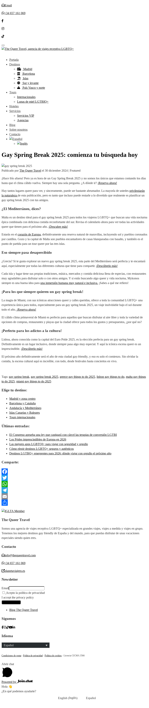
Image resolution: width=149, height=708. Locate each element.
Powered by (9, 682)
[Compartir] (74, 503)
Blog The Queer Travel (23, 610)
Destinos (14, 64)
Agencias (23, 120)
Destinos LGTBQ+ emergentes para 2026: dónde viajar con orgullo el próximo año (60, 453)
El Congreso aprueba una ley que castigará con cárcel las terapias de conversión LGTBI (63, 434)
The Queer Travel (30, 170)
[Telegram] (74, 490)
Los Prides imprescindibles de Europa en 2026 (37, 439)
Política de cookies (53, 655)
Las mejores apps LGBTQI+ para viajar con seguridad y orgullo (48, 444)
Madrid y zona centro (22, 398)
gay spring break (19, 376)
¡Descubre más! (58, 226)
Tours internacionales (22, 417)
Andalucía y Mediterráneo (25, 408)
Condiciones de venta (11, 655)
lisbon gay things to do (110, 376)
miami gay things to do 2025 (33, 381)
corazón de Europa (29, 234)
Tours (12, 92)
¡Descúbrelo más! (107, 266)
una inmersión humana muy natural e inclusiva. (69, 283)
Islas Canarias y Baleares (24, 412)
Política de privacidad (33, 655)
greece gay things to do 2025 (77, 376)
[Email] (74, 496)
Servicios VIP (25, 115)
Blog (12, 125)
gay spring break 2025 (44, 376)
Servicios (15, 111)
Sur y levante (30, 83)
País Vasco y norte (33, 87)
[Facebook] (74, 471)
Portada (14, 59)
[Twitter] (74, 478)
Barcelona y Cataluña (22, 403)
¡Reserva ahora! (107, 183)
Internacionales (26, 97)
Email (5, 588)
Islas (25, 78)
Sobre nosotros (18, 129)
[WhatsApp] (74, 484)
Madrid (27, 69)
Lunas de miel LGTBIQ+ (33, 101)
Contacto (14, 134)
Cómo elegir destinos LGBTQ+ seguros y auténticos (41, 448)
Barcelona (28, 73)
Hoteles (14, 106)
